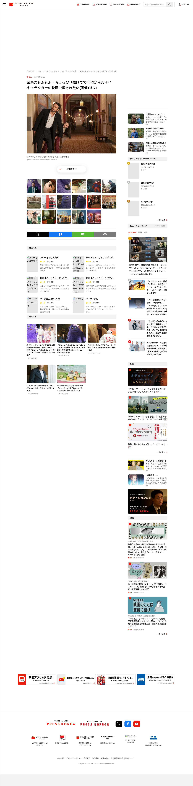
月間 (145, 232)
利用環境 (95, 758)
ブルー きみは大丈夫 (49, 257)
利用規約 (87, 758)
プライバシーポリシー (74, 758)
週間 (140, 232)
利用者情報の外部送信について (124, 758)
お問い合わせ (105, 758)
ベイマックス (92, 299)
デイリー (132, 232)
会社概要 (60, 758)
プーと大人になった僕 (50, 299)
